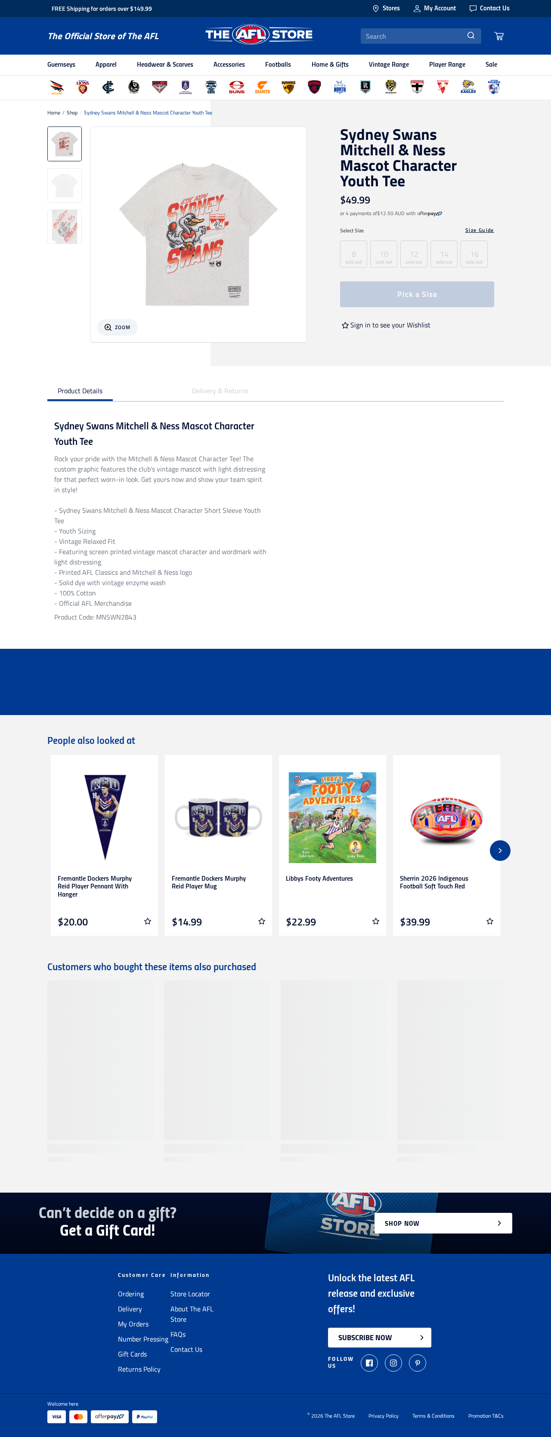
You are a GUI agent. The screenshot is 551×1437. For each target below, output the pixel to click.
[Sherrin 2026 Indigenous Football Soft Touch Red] (446, 817)
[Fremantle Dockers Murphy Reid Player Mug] (218, 817)
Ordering (131, 1294)
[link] (430, 213)
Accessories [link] (229, 65)
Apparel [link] (106, 65)
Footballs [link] (278, 65)
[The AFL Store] (260, 36)
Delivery (130, 1309)
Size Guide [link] (479, 230)
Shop (72, 113)
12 (414, 256)
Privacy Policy (383, 1416)
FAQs (178, 1334)
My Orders (133, 1324)
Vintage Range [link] (389, 65)
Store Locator (190, 1294)
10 (383, 256)
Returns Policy (139, 1369)
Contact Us (186, 1349)
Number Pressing (143, 1339)
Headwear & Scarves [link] (165, 65)
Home (53, 113)
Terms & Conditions (433, 1416)
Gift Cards (132, 1354)
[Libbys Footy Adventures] (332, 817)
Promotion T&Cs (486, 1416)
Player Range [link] (447, 65)
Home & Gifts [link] (330, 65)
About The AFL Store (192, 1314)
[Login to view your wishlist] (147, 921)
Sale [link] (491, 65)
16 (474, 256)
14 (444, 256)
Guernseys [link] (61, 65)
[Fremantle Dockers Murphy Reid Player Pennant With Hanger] (104, 817)
